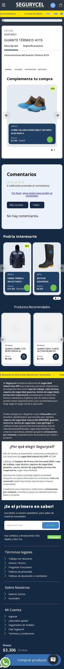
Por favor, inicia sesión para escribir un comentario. (32, 194)
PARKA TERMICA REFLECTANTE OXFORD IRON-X (16, 280)
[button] (6, 115)
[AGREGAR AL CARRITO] (24, 357)
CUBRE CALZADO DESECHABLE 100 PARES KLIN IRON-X (31, 132)
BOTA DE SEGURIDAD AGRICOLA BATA (45, 280)
